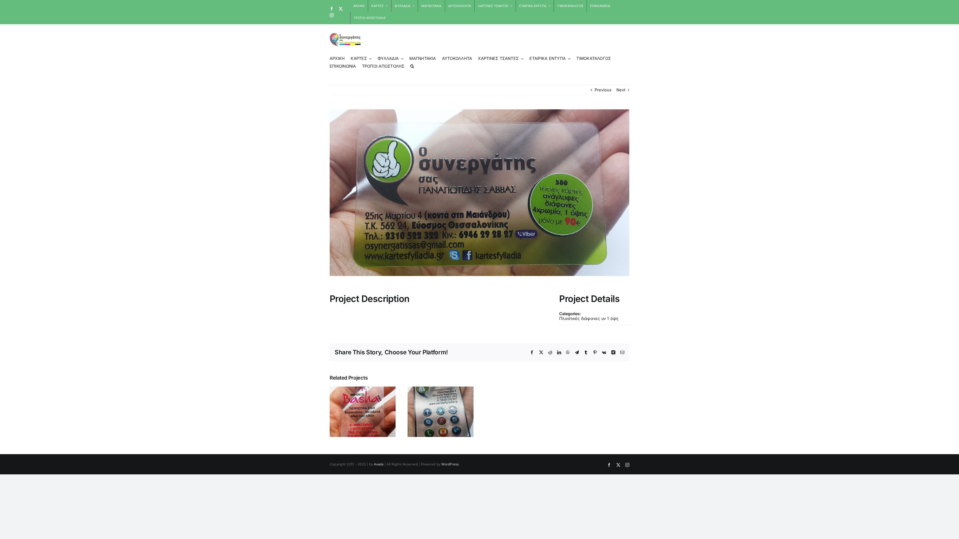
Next (620, 89)
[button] (412, 66)
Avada (378, 464)
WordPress (450, 464)
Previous (603, 89)
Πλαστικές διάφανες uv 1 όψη (588, 318)
